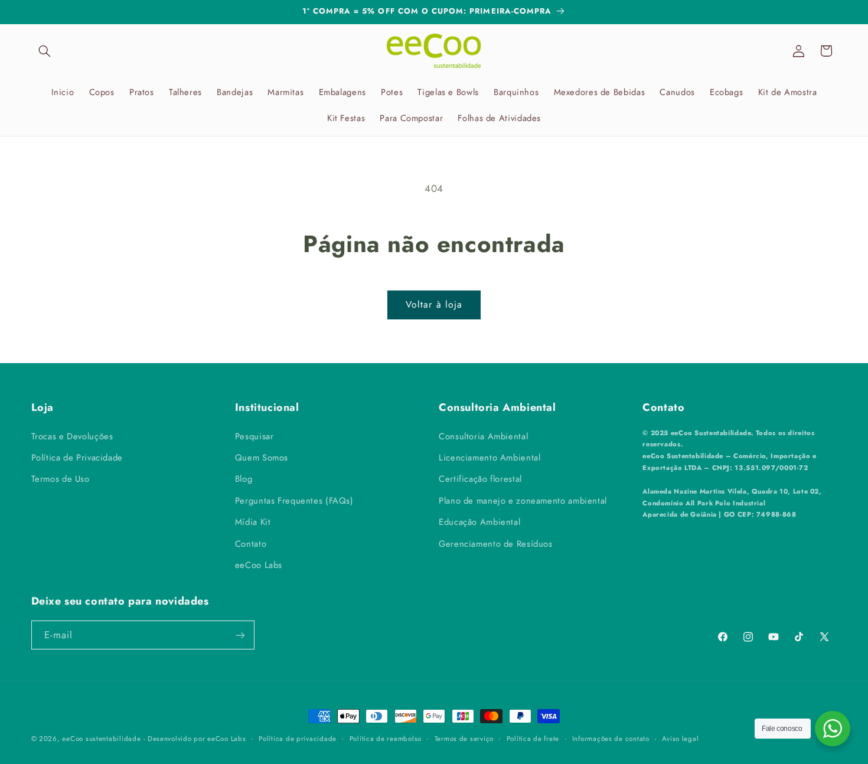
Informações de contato (611, 738)
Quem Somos (261, 456)
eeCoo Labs (258, 564)
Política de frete (533, 738)
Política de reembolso (386, 738)
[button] (44, 50)
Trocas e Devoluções (72, 435)
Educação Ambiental (479, 521)
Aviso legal (680, 738)
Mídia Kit (253, 521)
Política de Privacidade (77, 456)
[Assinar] (239, 635)
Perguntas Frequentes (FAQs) (294, 500)
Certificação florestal (480, 478)
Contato (250, 543)
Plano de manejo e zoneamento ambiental (523, 500)
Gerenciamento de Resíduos (496, 543)
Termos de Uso (60, 478)
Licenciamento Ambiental (490, 456)
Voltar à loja (434, 304)
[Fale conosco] (832, 728)
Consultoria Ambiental (483, 435)
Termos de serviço (464, 738)
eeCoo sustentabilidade (101, 738)
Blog (244, 478)
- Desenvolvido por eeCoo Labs (194, 738)
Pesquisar (254, 435)
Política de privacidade (298, 738)
